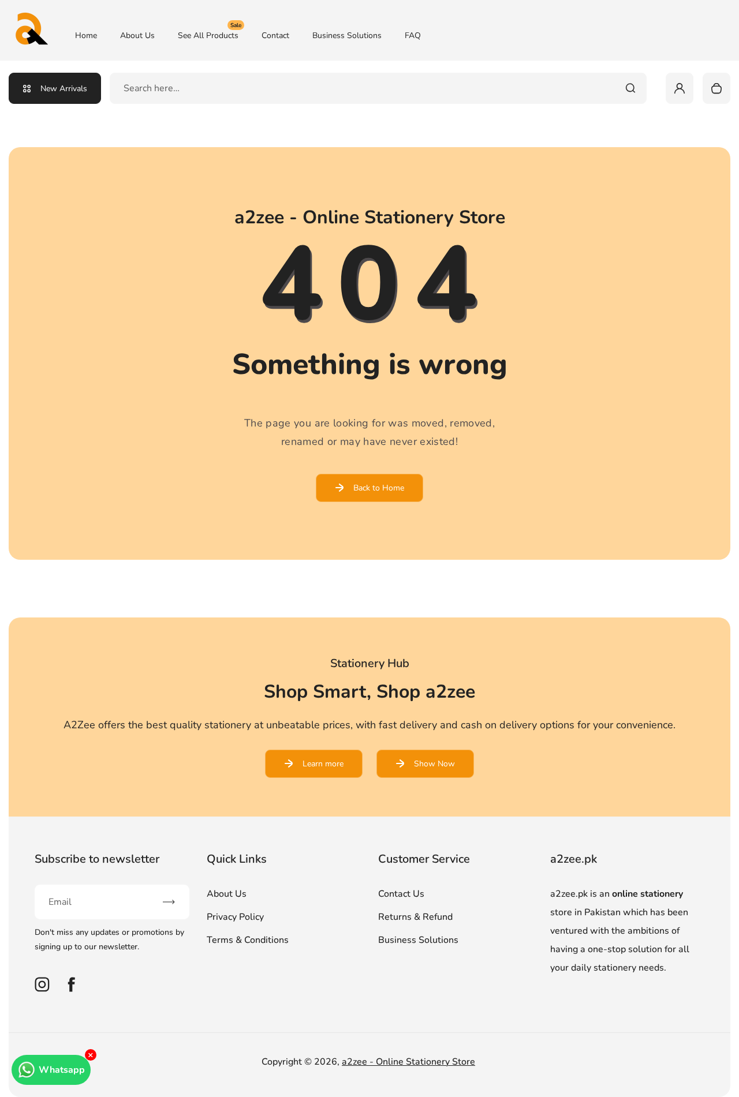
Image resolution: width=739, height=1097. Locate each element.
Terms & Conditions (248, 940)
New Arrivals (63, 88)
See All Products (209, 35)
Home (86, 35)
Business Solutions (347, 35)
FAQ (413, 35)
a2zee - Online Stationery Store (408, 1061)
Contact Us (401, 894)
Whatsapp (62, 1070)
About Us (137, 35)
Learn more (323, 763)
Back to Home (378, 487)
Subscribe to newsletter (97, 859)
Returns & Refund (415, 917)
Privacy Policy (235, 917)
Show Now (434, 763)
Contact (275, 35)
